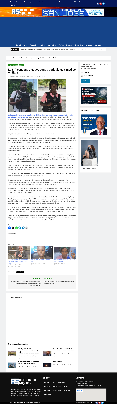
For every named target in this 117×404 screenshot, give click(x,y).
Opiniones (97, 45)
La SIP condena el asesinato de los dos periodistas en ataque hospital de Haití (18, 261)
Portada (18, 45)
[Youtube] (100, 3)
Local (25, 45)
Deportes (69, 45)
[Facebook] (98, 3)
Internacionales (13, 65)
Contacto (12, 5)
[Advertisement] (58, 30)
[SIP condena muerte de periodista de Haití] (42, 252)
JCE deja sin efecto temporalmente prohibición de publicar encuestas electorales (28, 351)
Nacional (42, 45)
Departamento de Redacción (17, 76)
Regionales (33, 45)
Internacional (52, 45)
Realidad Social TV (75, 1)
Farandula (88, 45)
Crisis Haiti (19, 272)
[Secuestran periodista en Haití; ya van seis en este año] (65, 252)
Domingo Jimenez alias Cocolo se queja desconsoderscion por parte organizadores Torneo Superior (39, 1)
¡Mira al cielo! (57, 362)
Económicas (79, 45)
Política (61, 45)
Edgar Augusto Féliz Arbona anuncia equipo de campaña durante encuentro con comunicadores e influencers (48, 49)
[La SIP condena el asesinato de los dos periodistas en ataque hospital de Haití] (19, 252)
